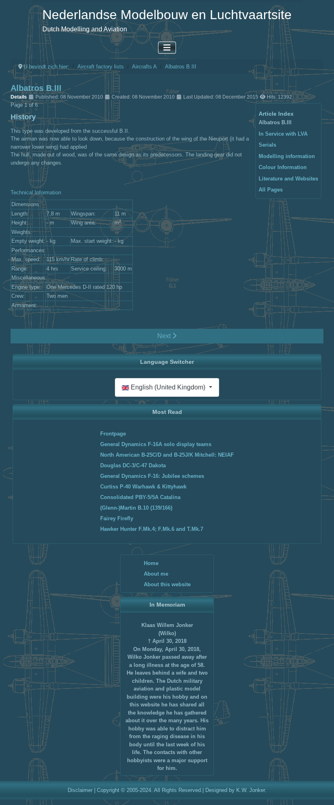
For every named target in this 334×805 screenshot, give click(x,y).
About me (156, 574)
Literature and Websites (288, 179)
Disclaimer (80, 790)
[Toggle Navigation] (167, 48)
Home (151, 563)
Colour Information (283, 167)
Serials (267, 145)
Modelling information (287, 156)
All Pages (271, 190)
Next (164, 335)
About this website (167, 584)
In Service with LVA (283, 134)
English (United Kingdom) (168, 387)
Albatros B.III (275, 122)
